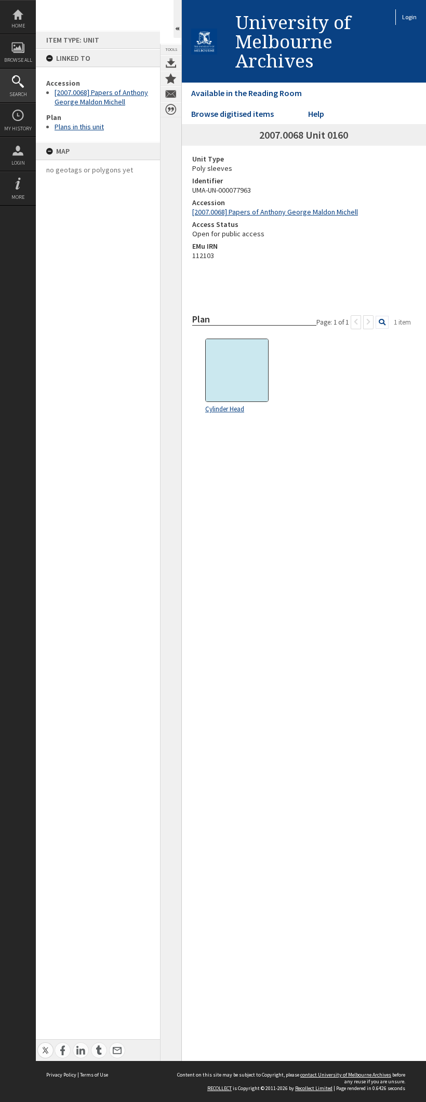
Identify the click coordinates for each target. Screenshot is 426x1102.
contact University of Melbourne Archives (345, 1074)
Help (316, 114)
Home (18, 25)
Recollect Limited (313, 1088)
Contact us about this (171, 94)
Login (18, 162)
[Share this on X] (45, 1044)
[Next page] (368, 322)
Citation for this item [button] (171, 109)
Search (18, 94)
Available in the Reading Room (246, 93)
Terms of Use (94, 1074)
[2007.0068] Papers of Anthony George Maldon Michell (101, 97)
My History (18, 128)
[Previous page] (356, 322)
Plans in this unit (79, 126)
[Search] (382, 322)
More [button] (17, 197)
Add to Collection (171, 78)
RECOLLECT (219, 1088)
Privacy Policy (61, 1074)
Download (171, 63)
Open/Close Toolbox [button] (177, 19)
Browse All (18, 60)
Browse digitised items (232, 114)
